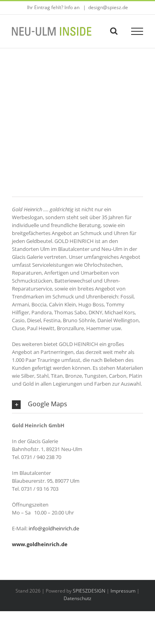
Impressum (123, 590)
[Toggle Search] (114, 31)
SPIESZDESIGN (89, 590)
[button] (77, 404)
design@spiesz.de (108, 7)
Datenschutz (77, 598)
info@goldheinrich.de (54, 528)
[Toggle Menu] (137, 31)
